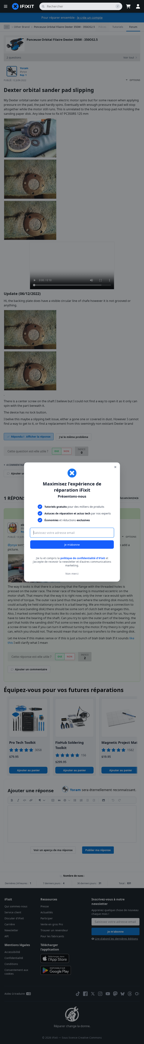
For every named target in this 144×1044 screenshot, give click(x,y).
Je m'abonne (72, 544)
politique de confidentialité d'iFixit (82, 558)
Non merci (72, 573)
